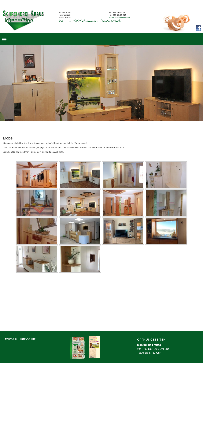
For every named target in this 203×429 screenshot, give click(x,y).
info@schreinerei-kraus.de (119, 17)
